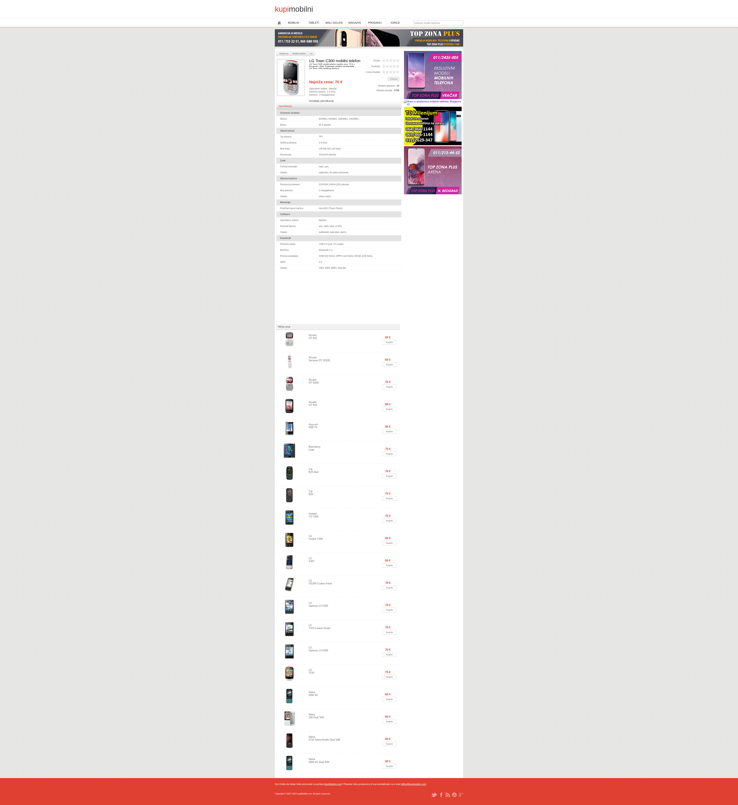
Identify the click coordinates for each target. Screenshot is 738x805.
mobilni (301, 9)
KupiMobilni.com (333, 784)
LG (311, 53)
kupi (282, 9)
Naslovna (283, 53)
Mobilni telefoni (299, 53)
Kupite (389, 342)
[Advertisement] (393, 9)
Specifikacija (285, 106)
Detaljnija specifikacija (321, 101)
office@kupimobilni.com (413, 784)
